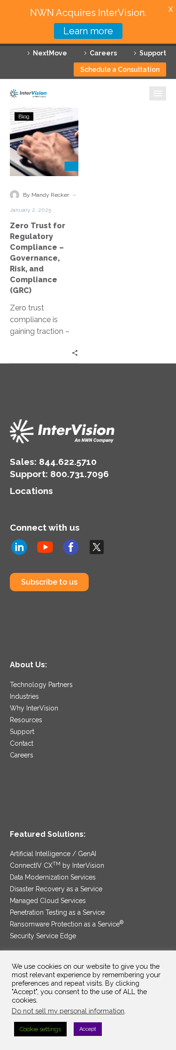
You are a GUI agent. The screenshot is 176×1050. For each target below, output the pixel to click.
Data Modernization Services (53, 877)
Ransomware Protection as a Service (66, 924)
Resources (26, 720)
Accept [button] (87, 1029)
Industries (24, 696)
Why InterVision (34, 708)
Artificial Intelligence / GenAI (53, 853)
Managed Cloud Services (48, 900)
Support (152, 53)
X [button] (170, 9)
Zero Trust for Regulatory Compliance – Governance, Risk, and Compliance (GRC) (37, 258)
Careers (103, 53)
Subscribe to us (49, 582)
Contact (21, 743)
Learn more (88, 31)
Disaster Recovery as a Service (56, 889)
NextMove (50, 53)
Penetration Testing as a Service (57, 912)
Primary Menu (157, 93)
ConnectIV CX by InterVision (57, 865)
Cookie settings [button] (40, 1029)
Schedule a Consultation (120, 69)
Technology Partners (41, 684)
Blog (24, 116)
